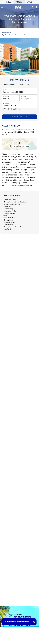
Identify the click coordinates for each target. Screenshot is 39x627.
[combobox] (20, 92)
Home (4, 32)
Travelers (6, 103)
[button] (36, 57)
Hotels (9, 32)
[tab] (10, 84)
